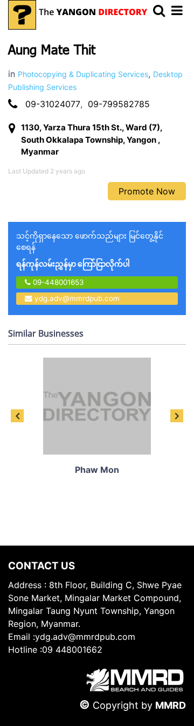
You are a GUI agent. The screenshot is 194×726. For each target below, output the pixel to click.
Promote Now (147, 191)
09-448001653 (57, 282)
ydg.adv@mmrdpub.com (77, 298)
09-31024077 (52, 104)
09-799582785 (119, 104)
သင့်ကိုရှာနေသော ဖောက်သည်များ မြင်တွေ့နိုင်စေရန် (89, 249)
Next (176, 415)
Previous (17, 415)
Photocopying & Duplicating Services (83, 74)
